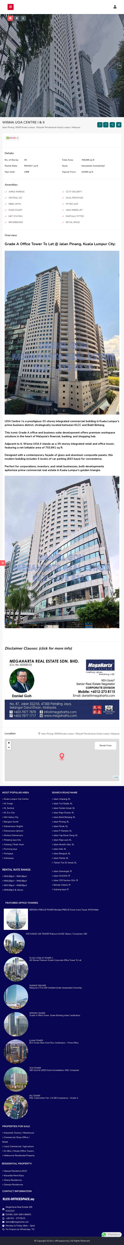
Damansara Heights (13, 826)
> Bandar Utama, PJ (61, 884)
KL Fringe (8, 803)
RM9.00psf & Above (13, 889)
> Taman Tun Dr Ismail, (63, 862)
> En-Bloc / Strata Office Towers (18, 1151)
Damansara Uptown (13, 830)
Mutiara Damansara (13, 835)
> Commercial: (9, 1137)
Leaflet (116, 777)
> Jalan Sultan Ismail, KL (63, 808)
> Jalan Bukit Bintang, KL (63, 817)
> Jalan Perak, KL (60, 826)
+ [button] (9, 743)
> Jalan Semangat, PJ (62, 871)
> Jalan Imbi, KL (59, 849)
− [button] (9, 747)
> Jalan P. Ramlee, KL (62, 830)
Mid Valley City (11, 817)
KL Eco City (9, 812)
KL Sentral (9, 808)
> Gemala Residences (12, 1184)
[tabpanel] (62, 65)
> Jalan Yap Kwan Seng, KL (65, 835)
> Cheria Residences (12, 1180)
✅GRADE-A (12, 138)
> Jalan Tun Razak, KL (62, 803)
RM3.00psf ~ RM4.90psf (15, 876)
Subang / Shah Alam (14, 844)
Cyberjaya (9, 858)
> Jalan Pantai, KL (60, 858)
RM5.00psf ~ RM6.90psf (15, 880)
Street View (106, 745)
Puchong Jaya (10, 849)
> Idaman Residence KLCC (14, 1171)
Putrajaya (8, 853)
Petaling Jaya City (12, 839)
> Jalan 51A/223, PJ (61, 875)
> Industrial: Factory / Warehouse (18, 1132)
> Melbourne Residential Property (18, 1155)
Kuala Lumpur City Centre (16, 799)
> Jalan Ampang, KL (61, 799)
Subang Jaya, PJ (61, 889)
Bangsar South (11, 821)
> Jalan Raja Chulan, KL (63, 812)
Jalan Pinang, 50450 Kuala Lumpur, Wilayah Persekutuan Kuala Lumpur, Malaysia (41, 127)
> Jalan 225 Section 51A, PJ (65, 880)
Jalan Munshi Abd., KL (64, 844)
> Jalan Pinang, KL (60, 821)
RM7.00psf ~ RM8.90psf (15, 885)
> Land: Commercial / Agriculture (18, 1146)
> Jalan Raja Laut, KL (62, 839)
